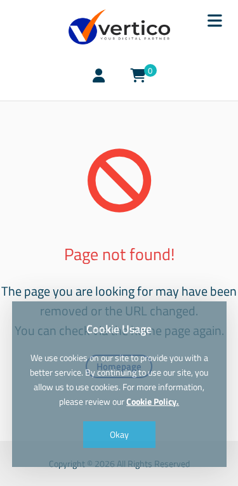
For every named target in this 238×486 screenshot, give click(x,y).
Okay (119, 434)
